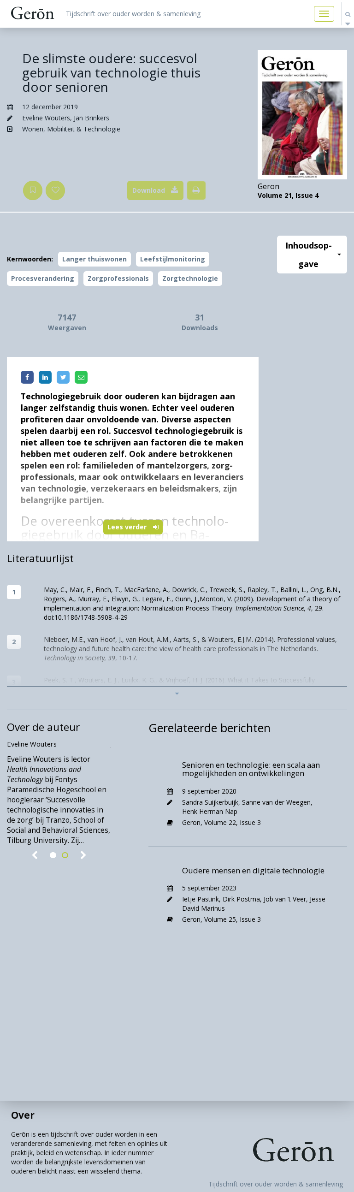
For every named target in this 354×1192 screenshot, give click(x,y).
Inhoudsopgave (308, 254)
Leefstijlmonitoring (172, 259)
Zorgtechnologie (190, 278)
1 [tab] (53, 855)
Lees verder (127, 526)
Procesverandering (42, 278)
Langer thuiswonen (94, 259)
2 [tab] (65, 855)
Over (23, 1115)
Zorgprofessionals (118, 278)
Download (148, 190)
